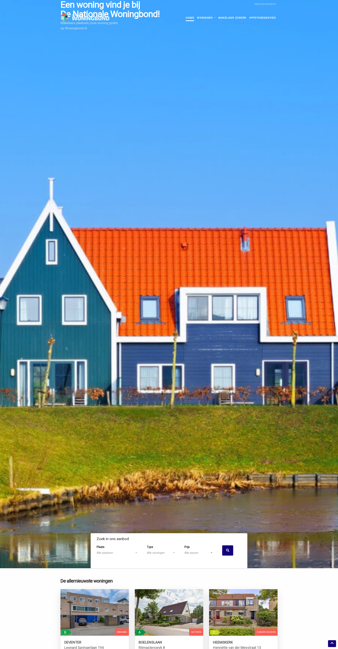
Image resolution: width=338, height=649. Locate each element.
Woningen (205, 17)
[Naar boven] (332, 643)
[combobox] (119, 553)
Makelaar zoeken (232, 17)
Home (190, 17)
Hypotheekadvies (262, 17)
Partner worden (265, 4)
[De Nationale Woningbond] (84, 17)
